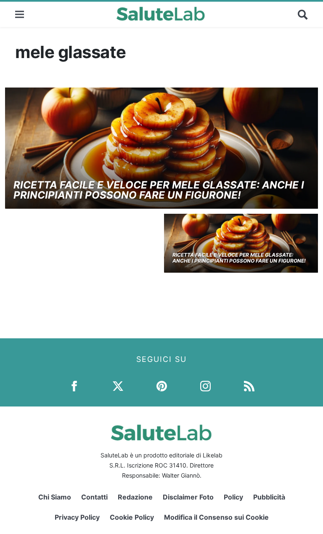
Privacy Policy (77, 517)
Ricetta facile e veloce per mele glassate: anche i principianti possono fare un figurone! (158, 190)
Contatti (94, 497)
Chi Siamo (54, 497)
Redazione (135, 497)
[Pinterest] (161, 385)
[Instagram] (205, 385)
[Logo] (160, 14)
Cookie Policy (132, 517)
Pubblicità (269, 497)
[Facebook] (74, 385)
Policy (233, 497)
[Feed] (249, 385)
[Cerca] (303, 14)
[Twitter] (118, 385)
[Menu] (19, 14)
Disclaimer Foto (188, 497)
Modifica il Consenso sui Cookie (216, 517)
